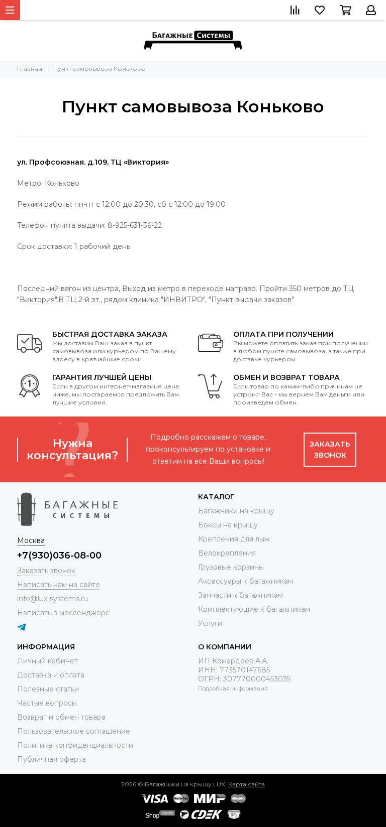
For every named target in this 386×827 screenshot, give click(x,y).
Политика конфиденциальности (75, 745)
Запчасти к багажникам (240, 595)
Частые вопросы (47, 703)
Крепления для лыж (234, 538)
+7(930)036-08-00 (59, 555)
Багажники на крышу (236, 510)
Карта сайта (246, 784)
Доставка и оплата (50, 674)
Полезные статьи (48, 689)
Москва (31, 540)
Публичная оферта (51, 759)
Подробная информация (233, 688)
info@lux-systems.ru (52, 598)
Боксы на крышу (228, 524)
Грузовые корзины (231, 567)
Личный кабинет (47, 660)
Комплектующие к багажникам (254, 609)
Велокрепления (227, 553)
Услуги (210, 623)
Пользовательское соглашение (73, 731)
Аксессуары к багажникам (245, 581)
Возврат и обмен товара (61, 717)
